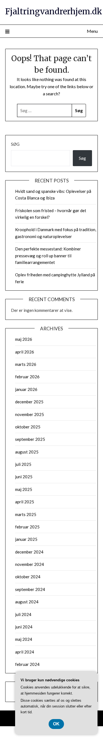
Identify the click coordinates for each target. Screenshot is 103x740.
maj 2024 (23, 639)
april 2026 (24, 351)
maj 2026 (23, 339)
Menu (92, 31)
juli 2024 (23, 614)
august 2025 (26, 451)
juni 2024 (23, 626)
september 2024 (30, 589)
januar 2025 (26, 539)
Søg (15, 144)
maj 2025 (23, 489)
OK (56, 724)
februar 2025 (27, 526)
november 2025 (29, 414)
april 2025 (24, 501)
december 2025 (29, 401)
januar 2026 (26, 389)
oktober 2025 (27, 426)
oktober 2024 (27, 576)
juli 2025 (23, 464)
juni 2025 (23, 476)
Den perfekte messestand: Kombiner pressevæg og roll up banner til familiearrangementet (48, 255)
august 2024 (26, 601)
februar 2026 (27, 376)
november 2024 (29, 564)
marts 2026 (25, 364)
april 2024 (24, 651)
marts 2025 (25, 514)
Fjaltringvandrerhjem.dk (53, 11)
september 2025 (30, 439)
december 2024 (29, 551)
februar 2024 (27, 664)
